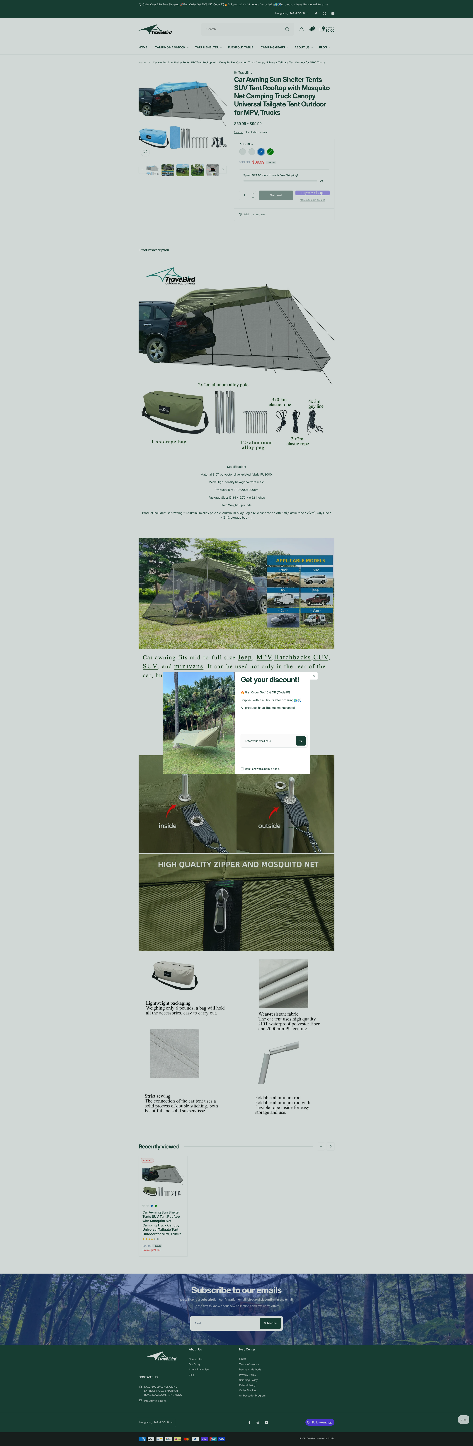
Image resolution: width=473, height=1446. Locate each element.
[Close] (314, 676)
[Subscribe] (301, 741)
